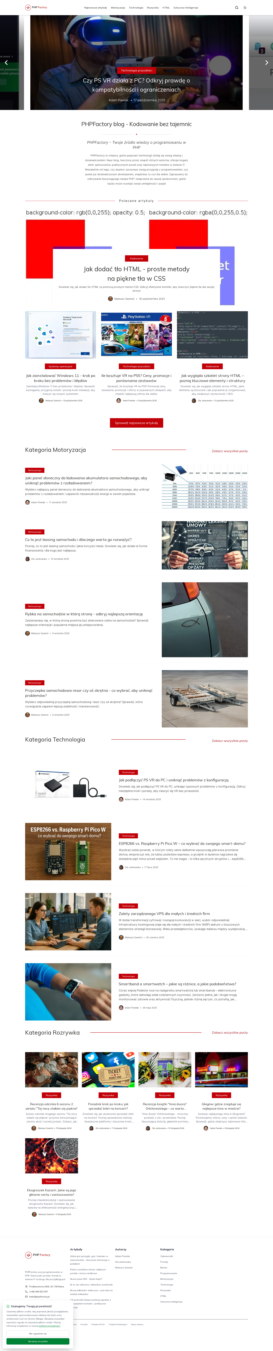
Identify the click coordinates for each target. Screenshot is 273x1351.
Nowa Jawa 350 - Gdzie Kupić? (86, 1279)
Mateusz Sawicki (124, 1267)
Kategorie (167, 1249)
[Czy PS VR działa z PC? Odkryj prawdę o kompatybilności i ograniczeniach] (136, 62)
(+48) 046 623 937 (38, 1291)
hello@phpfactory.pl (39, 1296)
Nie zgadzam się (38, 1333)
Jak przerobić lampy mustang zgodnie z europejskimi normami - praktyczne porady (90, 1303)
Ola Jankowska (123, 1261)
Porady (164, 1261)
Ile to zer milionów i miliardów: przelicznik (91, 1284)
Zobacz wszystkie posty (230, 451)
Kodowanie (136, 258)
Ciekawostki (166, 1256)
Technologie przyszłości (136, 70)
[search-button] (236, 7)
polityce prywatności (49, 1325)
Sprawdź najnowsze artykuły (136, 423)
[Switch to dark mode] (245, 7)
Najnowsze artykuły (95, 7)
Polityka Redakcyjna (118, 1324)
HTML (166, 7)
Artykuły (76, 1249)
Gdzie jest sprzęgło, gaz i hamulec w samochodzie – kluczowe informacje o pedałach (90, 1260)
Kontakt (84, 1324)
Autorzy (120, 1249)
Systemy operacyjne (60, 366)
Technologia (136, 7)
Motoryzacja (118, 7)
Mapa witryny (137, 1324)
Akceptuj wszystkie (38, 1341)
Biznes (163, 1267)
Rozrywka (153, 7)
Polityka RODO (98, 1324)
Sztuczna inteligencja (185, 7)
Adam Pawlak (122, 1256)
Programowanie (168, 1273)
